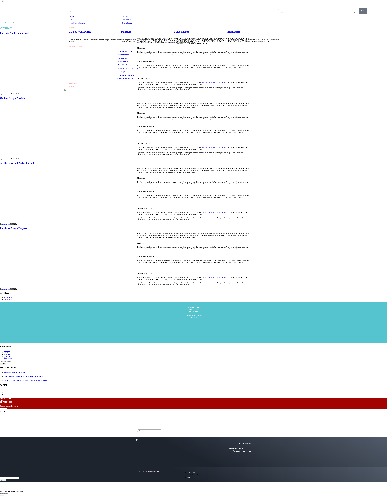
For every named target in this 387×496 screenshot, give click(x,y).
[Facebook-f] (235, 429)
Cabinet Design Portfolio (13, 98)
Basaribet (7, 351)
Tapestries (125, 16)
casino (6, 352)
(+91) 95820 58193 (246, 443)
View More (193, 317)
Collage (72, 16)
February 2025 (8, 299)
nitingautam (6, 94)
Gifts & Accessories (128, 19)
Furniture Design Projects (13, 228)
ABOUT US (71, 85)
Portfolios (8, 23)
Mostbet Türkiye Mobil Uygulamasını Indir (14, 372)
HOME (70, 10)
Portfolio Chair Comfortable (15, 33)
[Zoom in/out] (1, 493)
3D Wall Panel (122, 65)
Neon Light (121, 72)
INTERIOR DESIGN (73, 83)
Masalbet (7, 354)
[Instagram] (241, 429)
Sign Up (203, 430)
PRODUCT (71, 27)
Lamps (72, 19)
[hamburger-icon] (278, 9)
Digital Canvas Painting (77, 23)
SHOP (70, 11)
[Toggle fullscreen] (3, 493)
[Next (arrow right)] (3, 495)
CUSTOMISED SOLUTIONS (75, 46)
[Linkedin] (247, 429)
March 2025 (8, 297)
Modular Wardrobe (123, 55)
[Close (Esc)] (7, 493)
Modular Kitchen (122, 58)
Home (2, 23)
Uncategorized (8, 358)
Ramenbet (7, 356)
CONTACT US (72, 86)
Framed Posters (127, 23)
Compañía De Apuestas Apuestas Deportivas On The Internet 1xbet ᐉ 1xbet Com (23, 376)
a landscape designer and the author (213, 147)
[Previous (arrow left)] (1, 495)
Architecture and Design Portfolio (17, 163)
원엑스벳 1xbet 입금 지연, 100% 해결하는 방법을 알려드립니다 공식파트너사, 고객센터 (25, 380)
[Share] (5, 493)
